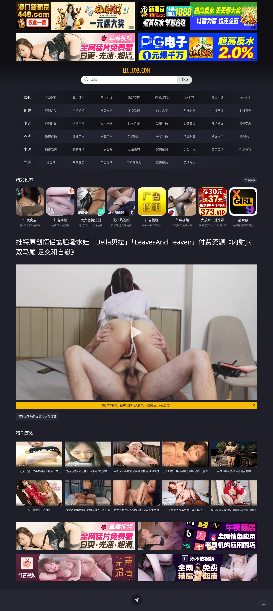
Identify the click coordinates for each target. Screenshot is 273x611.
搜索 (185, 80)
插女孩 (50, 162)
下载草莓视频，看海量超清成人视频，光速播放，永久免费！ (136, 405)
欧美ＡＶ (106, 111)
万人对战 (106, 98)
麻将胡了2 (162, 98)
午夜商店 (78, 162)
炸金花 (189, 98)
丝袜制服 (190, 111)
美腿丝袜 (162, 136)
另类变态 (245, 123)
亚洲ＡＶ (51, 111)
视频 (27, 110)
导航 (27, 162)
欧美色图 (106, 136)
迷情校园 (162, 149)
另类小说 (190, 149)
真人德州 (78, 98)
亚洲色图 (78, 136)
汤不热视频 (134, 162)
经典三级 (190, 123)
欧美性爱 (134, 123)
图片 (27, 136)
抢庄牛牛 (245, 98)
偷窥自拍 (51, 136)
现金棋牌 (217, 98)
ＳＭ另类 (245, 111)
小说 (27, 149)
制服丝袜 (162, 123)
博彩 (27, 97)
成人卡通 (106, 123)
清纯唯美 (190, 136)
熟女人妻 (162, 111)
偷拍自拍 (78, 123)
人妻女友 (106, 149)
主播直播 (217, 111)
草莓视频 (106, 162)
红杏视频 (162, 162)
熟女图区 (217, 136)
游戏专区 (134, 98)
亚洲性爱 (51, 123)
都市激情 (51, 149)
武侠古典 (134, 149)
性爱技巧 (245, 149)
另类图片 (245, 136)
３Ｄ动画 (134, 111)
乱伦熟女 (217, 123)
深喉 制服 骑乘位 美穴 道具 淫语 (37, 416)
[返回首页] (263, 602)
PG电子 (51, 98)
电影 (27, 123)
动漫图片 (134, 136)
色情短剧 (190, 162)
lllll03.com (136, 70)
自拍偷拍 (78, 111)
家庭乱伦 (78, 149)
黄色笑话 (217, 149)
